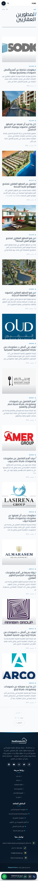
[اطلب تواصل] (30, 876)
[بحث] (8, 3)
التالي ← (19, 722)
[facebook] (29, 764)
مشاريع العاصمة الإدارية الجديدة (18, 813)
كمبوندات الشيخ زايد (18, 818)
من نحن (18, 776)
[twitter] (24, 764)
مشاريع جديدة (18, 788)
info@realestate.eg (16, 853)
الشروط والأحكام (18, 793)
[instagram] (19, 764)
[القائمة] (3, 3)
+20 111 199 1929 (16, 848)
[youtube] (14, 764)
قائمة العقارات (18, 784)
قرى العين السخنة (18, 830)
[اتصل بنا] (34, 876)
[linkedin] (9, 764)
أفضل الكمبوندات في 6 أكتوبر (18, 822)
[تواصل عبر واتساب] (4, 876)
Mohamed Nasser (13, 867)
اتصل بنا (18, 797)
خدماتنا (18, 780)
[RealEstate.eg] (34, 3)
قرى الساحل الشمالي (18, 826)
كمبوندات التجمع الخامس (18, 809)
